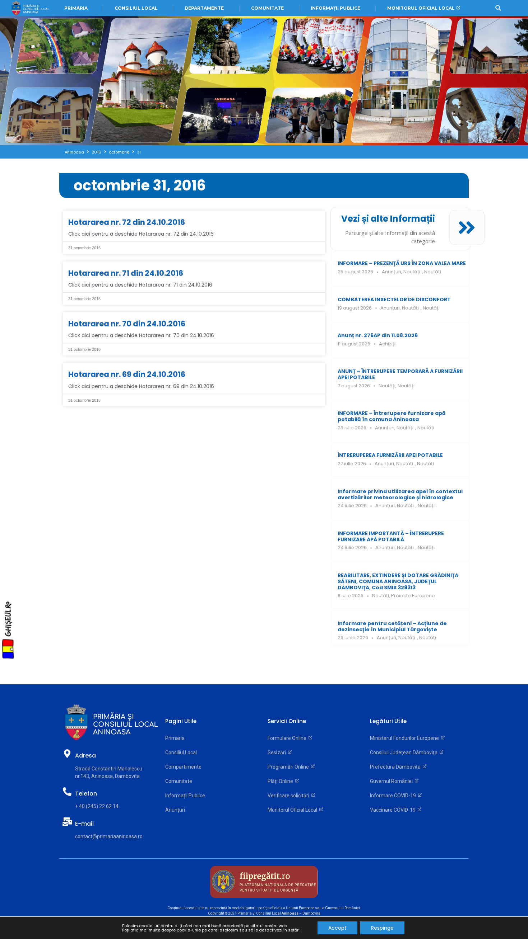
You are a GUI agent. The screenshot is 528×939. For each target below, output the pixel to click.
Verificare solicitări (289, 795)
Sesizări (278, 752)
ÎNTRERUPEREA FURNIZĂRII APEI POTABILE (390, 455)
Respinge (382, 927)
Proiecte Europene (413, 595)
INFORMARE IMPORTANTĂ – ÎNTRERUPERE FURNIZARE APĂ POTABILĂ (391, 536)
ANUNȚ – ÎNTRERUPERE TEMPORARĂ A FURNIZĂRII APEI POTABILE (400, 374)
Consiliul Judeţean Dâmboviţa (405, 752)
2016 (96, 152)
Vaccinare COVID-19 (394, 810)
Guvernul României (392, 781)
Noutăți (411, 271)
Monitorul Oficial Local (293, 810)
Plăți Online (281, 781)
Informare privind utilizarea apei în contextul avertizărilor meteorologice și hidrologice (400, 494)
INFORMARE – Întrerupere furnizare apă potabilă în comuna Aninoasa (392, 416)
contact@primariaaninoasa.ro (109, 836)
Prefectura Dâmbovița (396, 767)
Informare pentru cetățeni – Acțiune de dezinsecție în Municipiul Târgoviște (392, 626)
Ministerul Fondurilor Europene (405, 738)
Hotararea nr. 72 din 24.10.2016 (126, 222)
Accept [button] (337, 927)
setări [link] (294, 930)
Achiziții (388, 343)
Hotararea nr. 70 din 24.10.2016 (126, 323)
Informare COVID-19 (394, 795)
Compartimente (183, 767)
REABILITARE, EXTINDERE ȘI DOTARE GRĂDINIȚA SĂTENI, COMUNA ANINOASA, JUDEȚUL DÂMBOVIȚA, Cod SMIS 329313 (398, 581)
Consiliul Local (181, 752)
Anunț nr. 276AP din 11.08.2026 (378, 335)
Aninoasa (74, 152)
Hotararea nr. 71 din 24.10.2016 (125, 273)
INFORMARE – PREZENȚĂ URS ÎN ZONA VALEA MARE (402, 263)
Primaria (175, 738)
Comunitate (178, 781)
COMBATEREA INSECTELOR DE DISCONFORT (394, 299)
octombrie (119, 152)
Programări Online (289, 767)
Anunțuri (391, 271)
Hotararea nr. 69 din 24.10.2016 (126, 374)
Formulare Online (288, 738)
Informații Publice (185, 795)
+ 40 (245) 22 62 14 (97, 806)
